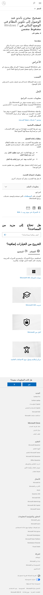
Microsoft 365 (36, 412)
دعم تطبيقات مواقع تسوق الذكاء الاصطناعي (28, 527)
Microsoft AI (36, 482)
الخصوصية (22, 588)
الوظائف (37, 557)
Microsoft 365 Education (33, 456)
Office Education (35, 460)
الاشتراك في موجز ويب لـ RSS (27, 212)
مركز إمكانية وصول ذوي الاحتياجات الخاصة (26, 359)
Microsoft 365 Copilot (34, 505)
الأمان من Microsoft (34, 486)
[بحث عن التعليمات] (35, 3)
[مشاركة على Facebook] (39, 207)
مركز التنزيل (36, 430)
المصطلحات (28, 196)
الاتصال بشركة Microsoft (33, 588)
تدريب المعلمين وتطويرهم (32, 464)
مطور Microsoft (35, 520)
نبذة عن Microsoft (35, 561)
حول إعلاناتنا (26, 592)
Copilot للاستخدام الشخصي (32, 408)
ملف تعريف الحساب (34, 426)
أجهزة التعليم (36, 449)
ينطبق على (35, 33)
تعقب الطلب (36, 434)
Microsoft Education (34, 445)
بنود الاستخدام (13, 588)
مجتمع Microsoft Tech (34, 531)
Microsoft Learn (35, 524)
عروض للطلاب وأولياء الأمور (32, 468)
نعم (29, 384)
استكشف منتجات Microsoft (32, 415)
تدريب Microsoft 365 (33, 305)
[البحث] (5, 234)
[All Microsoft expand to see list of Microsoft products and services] (40, 3)
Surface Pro (37, 396)
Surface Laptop (36, 400)
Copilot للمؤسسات (35, 404)
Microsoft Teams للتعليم (33, 452)
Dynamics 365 (36, 494)
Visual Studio (36, 546)
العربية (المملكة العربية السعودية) (27, 575)
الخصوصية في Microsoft (33, 565)
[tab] (34, 251)
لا (14, 384)
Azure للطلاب (36, 471)
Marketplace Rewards (33, 543)
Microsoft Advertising (34, 501)
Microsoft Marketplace (33, 535)
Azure (38, 490)
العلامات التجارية (35, 592)
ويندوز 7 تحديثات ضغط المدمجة (30, 120)
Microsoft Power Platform (32, 539)
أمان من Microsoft (34, 332)
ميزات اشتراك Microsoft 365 (30, 277)
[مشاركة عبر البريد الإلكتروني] (29, 207)
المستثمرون (37, 569)
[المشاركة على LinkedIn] (35, 207)
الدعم (38, 8)
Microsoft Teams (35, 509)
